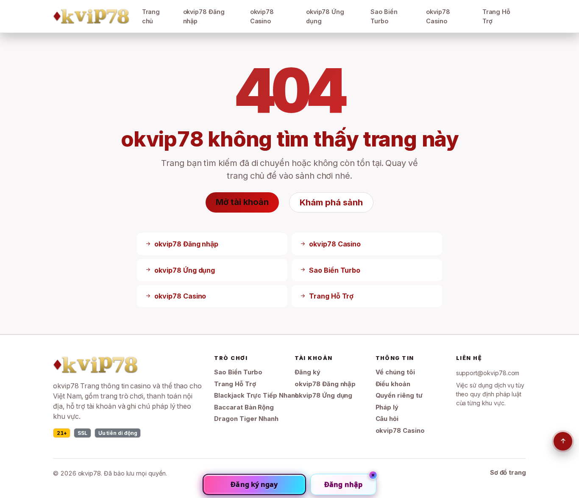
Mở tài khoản (242, 202)
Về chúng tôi (395, 372)
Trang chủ (151, 16)
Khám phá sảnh (331, 202)
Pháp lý (387, 407)
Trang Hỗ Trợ (496, 16)
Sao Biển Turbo (384, 16)
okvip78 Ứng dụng (325, 16)
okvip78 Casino (262, 16)
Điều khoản (393, 384)
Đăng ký (307, 372)
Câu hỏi (387, 419)
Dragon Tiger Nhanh (246, 419)
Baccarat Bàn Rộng (244, 407)
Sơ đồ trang (508, 472)
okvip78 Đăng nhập (204, 16)
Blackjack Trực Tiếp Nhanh (256, 395)
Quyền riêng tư (399, 395)
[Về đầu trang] (563, 441)
